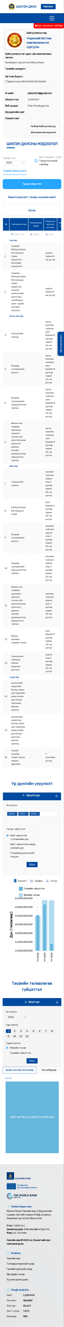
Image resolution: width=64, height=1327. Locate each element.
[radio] (8, 1031)
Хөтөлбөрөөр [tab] (49, 1070)
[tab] (14, 171)
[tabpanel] (32, 473)
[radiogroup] (32, 1033)
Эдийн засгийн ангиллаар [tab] (19, 1070)
